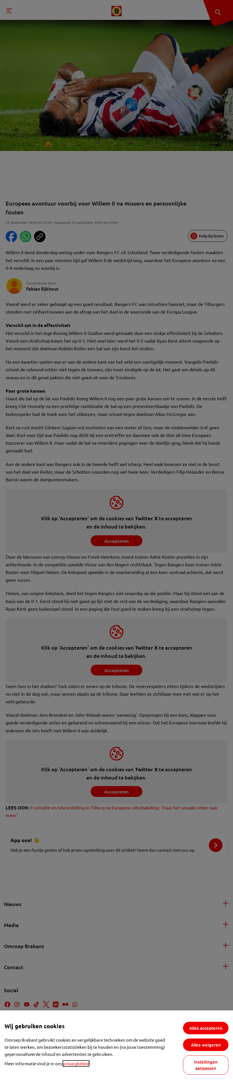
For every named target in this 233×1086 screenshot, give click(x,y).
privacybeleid (76, 1063)
